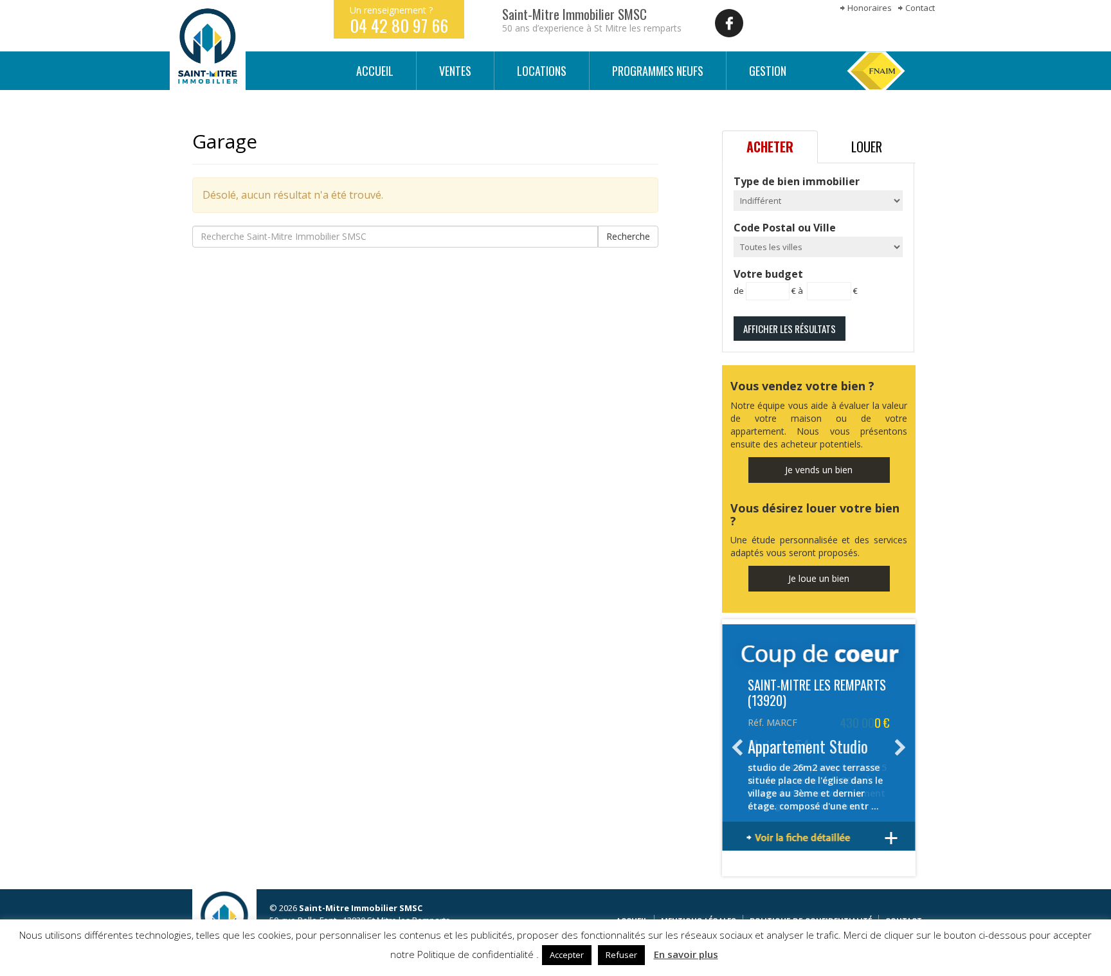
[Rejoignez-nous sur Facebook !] (729, 23)
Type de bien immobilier (797, 181)
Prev (738, 747)
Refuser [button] (621, 955)
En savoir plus (686, 954)
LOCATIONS (541, 70)
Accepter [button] (567, 955)
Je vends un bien (819, 470)
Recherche (628, 236)
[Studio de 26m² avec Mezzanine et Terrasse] (819, 838)
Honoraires (869, 8)
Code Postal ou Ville (785, 228)
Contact (920, 8)
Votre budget (796, 282)
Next (899, 747)
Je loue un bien (818, 578)
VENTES (455, 70)
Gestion (767, 70)
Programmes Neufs (657, 70)
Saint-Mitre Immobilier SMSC (208, 46)
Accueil (374, 70)
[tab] (769, 147)
